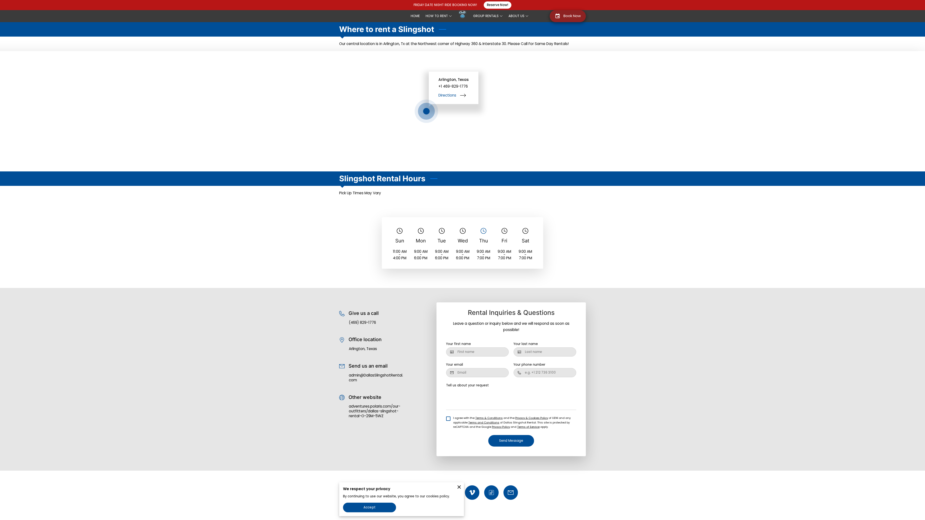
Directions (447, 95)
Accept (369, 507)
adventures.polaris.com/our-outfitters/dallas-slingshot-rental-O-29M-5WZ (374, 411)
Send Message (511, 440)
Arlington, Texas (363, 348)
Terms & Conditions (489, 418)
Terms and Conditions (483, 422)
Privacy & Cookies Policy (531, 418)
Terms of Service (528, 427)
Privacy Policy (501, 427)
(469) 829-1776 (362, 322)
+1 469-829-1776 (453, 86)
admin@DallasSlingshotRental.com (376, 378)
